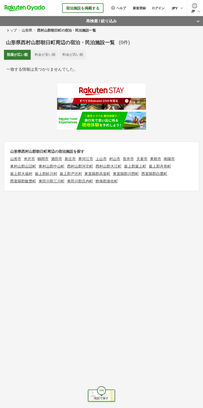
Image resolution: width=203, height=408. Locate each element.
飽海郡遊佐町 (107, 181)
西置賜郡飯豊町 (23, 181)
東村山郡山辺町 (23, 166)
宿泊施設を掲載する (83, 8)
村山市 (114, 159)
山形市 (15, 159)
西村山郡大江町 (109, 166)
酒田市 (56, 159)
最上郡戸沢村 (71, 174)
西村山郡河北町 (80, 166)
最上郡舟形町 (160, 166)
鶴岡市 (43, 159)
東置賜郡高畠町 (97, 174)
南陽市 (169, 159)
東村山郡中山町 (52, 166)
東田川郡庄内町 (80, 181)
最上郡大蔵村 (21, 174)
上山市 (101, 159)
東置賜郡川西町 (126, 174)
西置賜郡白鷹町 (154, 174)
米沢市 (29, 159)
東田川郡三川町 (52, 181)
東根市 (155, 159)
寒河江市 (85, 159)
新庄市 (70, 159)
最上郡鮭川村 (46, 174)
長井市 (128, 159)
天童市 (142, 159)
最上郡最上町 (135, 166)
